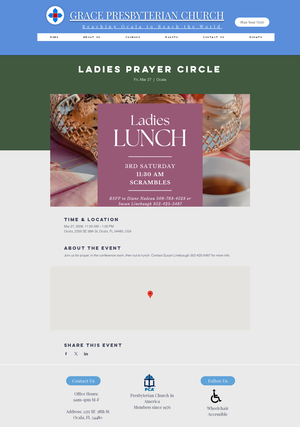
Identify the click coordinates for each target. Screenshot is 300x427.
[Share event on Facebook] (66, 353)
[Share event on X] (76, 353)
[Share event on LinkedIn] (86, 353)
